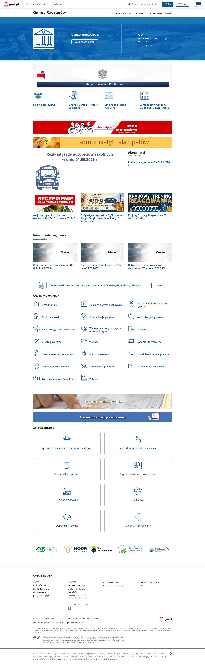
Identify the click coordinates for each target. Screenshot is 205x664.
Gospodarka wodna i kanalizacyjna (138, 448)
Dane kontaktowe (84, 42)
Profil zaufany (92, 618)
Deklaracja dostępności (111, 582)
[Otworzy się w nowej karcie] (69, 608)
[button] (168, 550)
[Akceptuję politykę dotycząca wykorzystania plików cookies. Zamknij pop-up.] (171, 653)
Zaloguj (184, 5)
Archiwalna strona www (150, 582)
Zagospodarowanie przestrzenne (138, 474)
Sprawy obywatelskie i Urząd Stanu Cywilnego (67, 448)
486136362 (72, 592)
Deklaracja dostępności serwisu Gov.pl (53, 623)
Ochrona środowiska (67, 500)
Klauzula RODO (77, 623)
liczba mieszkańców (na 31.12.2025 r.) (147, 38)
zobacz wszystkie (135, 156)
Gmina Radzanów (49, 12)
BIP (142, 586)
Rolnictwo (138, 500)
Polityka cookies (64, 618)
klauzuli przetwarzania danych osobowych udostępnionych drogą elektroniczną (82, 659)
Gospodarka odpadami (67, 474)
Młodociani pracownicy (138, 525)
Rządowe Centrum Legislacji (44, 618)
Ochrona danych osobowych (113, 586)
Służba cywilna (79, 618)
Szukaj (168, 4)
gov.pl (168, 620)
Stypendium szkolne (67, 525)
